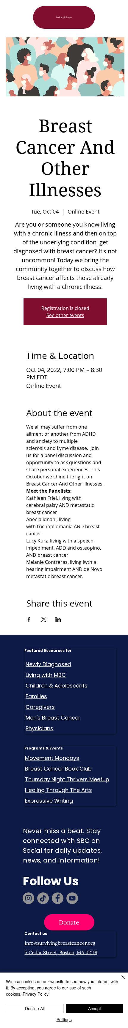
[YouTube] (72, 898)
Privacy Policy (36, 994)
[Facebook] (57, 898)
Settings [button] (64, 1019)
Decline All (35, 1008)
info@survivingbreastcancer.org (60, 943)
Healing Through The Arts (58, 790)
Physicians (39, 728)
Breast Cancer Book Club (58, 768)
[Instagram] (28, 898)
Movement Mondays (52, 758)
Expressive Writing (49, 800)
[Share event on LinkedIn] (58, 619)
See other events (65, 315)
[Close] (120, 981)
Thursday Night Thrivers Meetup (67, 779)
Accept (94, 1008)
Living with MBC (46, 675)
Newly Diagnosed (48, 664)
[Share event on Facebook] (29, 619)
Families (36, 696)
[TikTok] (43, 898)
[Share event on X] (43, 619)
